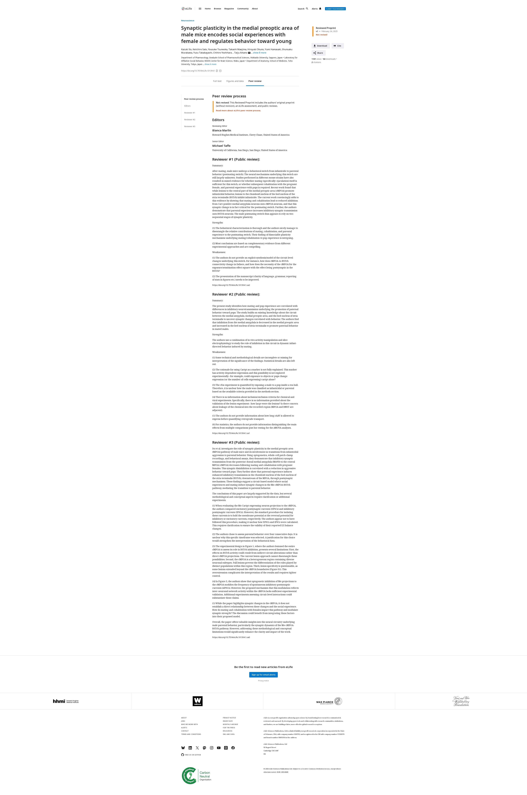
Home (208, 8)
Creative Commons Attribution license (316, 769)
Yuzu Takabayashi (202, 52)
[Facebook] (233, 749)
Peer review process (194, 99)
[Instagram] (212, 749)
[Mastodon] (204, 749)
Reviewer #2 (189, 119)
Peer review (255, 81)
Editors (187, 106)
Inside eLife (228, 721)
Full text (217, 81)
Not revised (321, 34)
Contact (185, 731)
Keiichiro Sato (200, 49)
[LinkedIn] (190, 749)
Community (243, 8)
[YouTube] (219, 749)
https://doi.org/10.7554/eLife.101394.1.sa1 (231, 433)
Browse (217, 8)
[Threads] (226, 749)
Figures (230, 81)
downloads (329, 59)
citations (316, 62)
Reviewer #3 (189, 126)
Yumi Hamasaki (273, 49)
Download (322, 45)
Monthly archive (230, 724)
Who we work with (189, 724)
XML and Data (228, 734)
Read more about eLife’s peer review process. (238, 110)
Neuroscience (187, 20)
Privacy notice (263, 681)
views (316, 59)
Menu (198, 8)
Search (301, 8)
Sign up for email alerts (263, 674)
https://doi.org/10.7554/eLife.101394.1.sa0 (231, 637)
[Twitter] (197, 749)
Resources (227, 731)
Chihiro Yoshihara (222, 52)
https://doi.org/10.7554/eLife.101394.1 (198, 70)
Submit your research (335, 9)
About (255, 8)
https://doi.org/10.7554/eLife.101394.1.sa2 (231, 285)
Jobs (183, 721)
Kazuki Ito (186, 49)
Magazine (229, 8)
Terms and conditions (191, 734)
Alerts (315, 8)
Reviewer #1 (189, 112)
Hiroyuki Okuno (255, 49)
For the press (229, 728)
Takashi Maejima (237, 49)
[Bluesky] (183, 749)
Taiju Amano (242, 52)
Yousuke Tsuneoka (217, 49)
